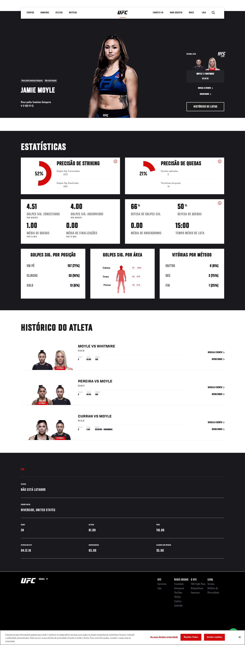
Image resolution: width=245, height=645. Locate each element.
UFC (159, 579)
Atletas (59, 12)
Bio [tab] (22, 469)
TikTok (177, 597)
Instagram (179, 588)
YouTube (178, 592)
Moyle (84, 346)
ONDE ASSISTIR (176, 12)
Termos (211, 584)
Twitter (178, 601)
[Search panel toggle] (213, 13)
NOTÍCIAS (73, 12)
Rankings (45, 12)
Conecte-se (158, 12)
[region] (122, 637)
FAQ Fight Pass (198, 584)
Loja (160, 588)
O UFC (193, 579)
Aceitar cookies (214, 637)
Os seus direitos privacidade (164, 637)
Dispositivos (197, 588)
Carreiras (162, 584)
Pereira (86, 381)
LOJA (204, 12)
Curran (85, 416)
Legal (210, 579)
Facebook (179, 584)
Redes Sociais (181, 579)
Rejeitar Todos (191, 637)
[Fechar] (239, 637)
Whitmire (106, 346)
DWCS (191, 12)
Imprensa (195, 592)
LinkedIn (178, 605)
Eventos (30, 12)
